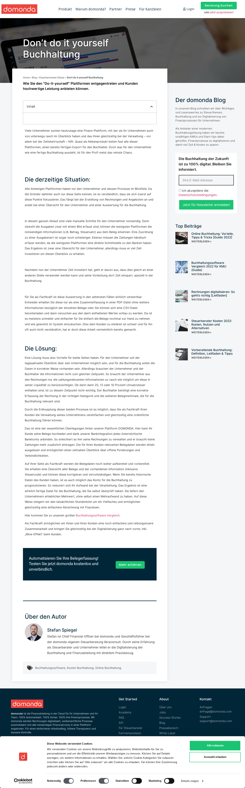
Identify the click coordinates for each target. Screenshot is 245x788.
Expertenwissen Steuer (52, 77)
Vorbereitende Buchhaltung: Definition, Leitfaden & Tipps (212, 351)
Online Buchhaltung (108, 668)
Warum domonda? (91, 9)
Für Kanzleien (150, 9)
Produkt (65, 9)
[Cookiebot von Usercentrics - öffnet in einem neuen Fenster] (23, 781)
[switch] (104, 781)
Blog (34, 77)
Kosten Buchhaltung (80, 668)
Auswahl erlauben (215, 756)
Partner (115, 9)
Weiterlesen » (201, 241)
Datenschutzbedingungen (198, 195)
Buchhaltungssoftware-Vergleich (98, 515)
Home (26, 77)
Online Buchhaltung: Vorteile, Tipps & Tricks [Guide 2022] (212, 235)
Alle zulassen (215, 745)
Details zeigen (190, 780)
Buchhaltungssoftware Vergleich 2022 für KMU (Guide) (208, 266)
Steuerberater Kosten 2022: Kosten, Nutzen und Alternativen (211, 324)
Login (190, 9)
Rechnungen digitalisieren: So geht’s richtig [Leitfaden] (213, 293)
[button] (151, 106)
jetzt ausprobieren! (222, 12)
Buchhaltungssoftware (50, 668)
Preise (131, 9)
